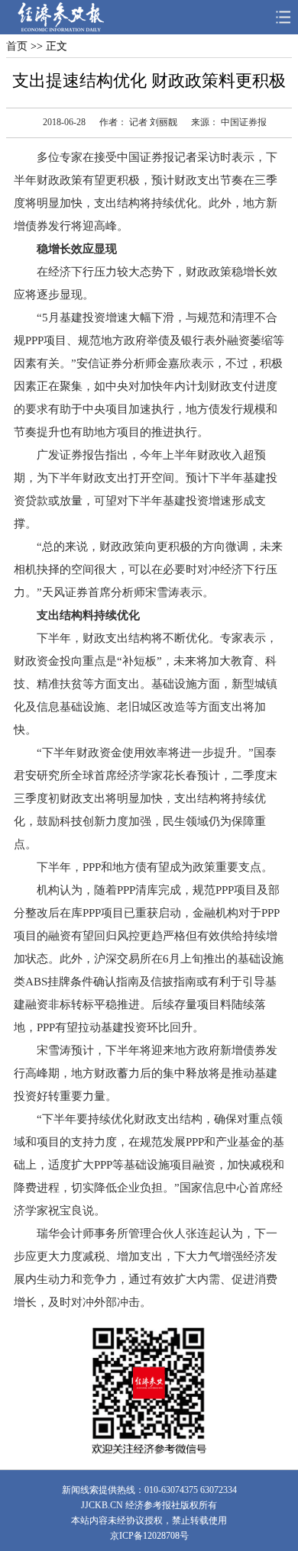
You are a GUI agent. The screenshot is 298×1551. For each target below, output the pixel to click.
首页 (17, 46)
